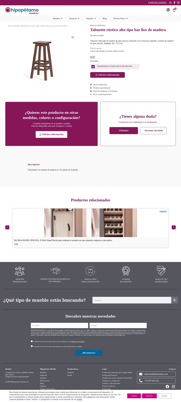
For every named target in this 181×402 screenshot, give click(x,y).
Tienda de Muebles (14, 26)
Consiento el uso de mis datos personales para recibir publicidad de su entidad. (57, 346)
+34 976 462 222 (151, 381)
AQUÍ (89, 397)
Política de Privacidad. (78, 342)
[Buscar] (174, 300)
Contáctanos (157, 2)
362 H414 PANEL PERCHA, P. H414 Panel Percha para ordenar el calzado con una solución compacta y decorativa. (63, 240)
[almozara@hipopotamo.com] (140, 374)
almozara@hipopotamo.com (156, 374)
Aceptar (134, 396)
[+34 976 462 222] (140, 380)
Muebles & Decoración (28, 26)
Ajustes (79, 399)
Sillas (37, 26)
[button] (72, 37)
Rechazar (149, 396)
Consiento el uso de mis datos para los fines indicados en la (59, 342)
